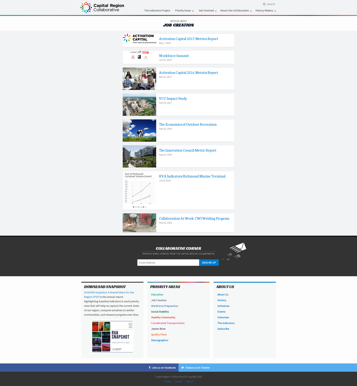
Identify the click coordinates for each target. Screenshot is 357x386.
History (221, 300)
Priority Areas (183, 10)
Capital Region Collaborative (169, 376)
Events (221, 311)
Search (189, 381)
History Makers (264, 10)
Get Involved (206, 10)
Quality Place (159, 334)
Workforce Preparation (164, 306)
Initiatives (223, 306)
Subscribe (223, 328)
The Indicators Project (157, 10)
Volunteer (223, 317)
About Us (222, 294)
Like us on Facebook (164, 367)
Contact (179, 381)
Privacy (167, 381)
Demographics (159, 340)
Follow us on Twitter (197, 367)
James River (158, 328)
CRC (103, 7)
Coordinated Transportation (168, 323)
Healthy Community (163, 317)
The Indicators (226, 323)
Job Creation (159, 300)
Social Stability (160, 311)
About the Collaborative (234, 10)
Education (157, 294)
